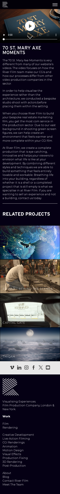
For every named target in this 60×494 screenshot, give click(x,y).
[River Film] (5, 4)
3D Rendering (12, 461)
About (6, 473)
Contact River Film (15, 480)
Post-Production (14, 465)
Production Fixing (15, 458)
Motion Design (13, 450)
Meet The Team (13, 484)
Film (5, 423)
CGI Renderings (13, 442)
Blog (5, 476)
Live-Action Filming (16, 438)
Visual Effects (11, 454)
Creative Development (18, 434)
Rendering (10, 427)
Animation (10, 446)
